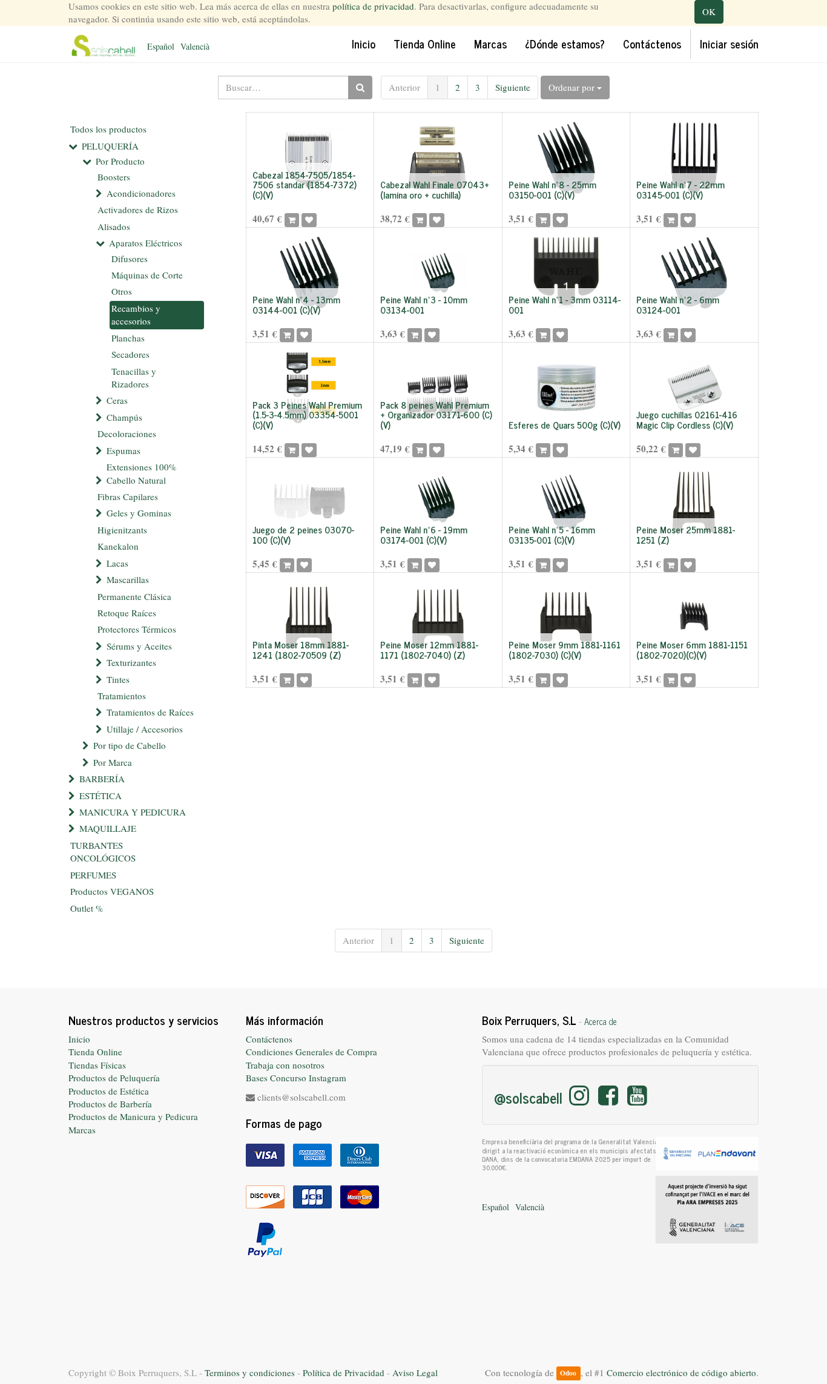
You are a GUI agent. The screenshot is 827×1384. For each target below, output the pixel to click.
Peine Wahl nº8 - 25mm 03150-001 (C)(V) (552, 189)
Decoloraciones (126, 433)
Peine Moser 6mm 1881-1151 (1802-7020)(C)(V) (692, 649)
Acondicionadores (141, 193)
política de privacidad (373, 6)
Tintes (118, 679)
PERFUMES (93, 875)
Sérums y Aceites (139, 646)
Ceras (117, 400)
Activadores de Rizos (137, 209)
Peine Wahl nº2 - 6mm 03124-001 (677, 304)
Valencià (194, 46)
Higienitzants (122, 530)
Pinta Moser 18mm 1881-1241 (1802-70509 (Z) (300, 649)
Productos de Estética (108, 1091)
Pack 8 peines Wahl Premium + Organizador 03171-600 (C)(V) (436, 414)
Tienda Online (95, 1052)
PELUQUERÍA (110, 146)
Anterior (404, 87)
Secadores (130, 354)
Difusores (129, 258)
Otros (121, 291)
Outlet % (87, 908)
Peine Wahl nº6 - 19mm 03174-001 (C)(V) (423, 534)
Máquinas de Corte (147, 275)
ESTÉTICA (100, 795)
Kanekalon (118, 546)
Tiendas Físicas (97, 1065)
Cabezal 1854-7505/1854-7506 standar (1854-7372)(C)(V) (304, 184)
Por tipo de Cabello (129, 745)
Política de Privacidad (343, 1372)
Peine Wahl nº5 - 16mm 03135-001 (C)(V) (552, 534)
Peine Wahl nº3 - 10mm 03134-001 (423, 304)
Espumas (123, 450)
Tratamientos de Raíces (150, 712)
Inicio (79, 1039)
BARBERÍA (102, 779)
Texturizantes (131, 662)
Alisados (113, 226)
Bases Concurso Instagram (296, 1078)
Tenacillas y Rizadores (133, 377)
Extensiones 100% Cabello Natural (142, 473)
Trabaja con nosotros (285, 1065)
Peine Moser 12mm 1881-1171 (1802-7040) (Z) (429, 649)
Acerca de (600, 1021)
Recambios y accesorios (135, 314)
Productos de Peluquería (114, 1078)
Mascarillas (128, 579)
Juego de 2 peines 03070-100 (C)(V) (303, 534)
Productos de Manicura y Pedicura (133, 1116)
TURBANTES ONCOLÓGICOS (103, 851)
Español (160, 46)
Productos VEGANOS (112, 891)
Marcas (82, 1130)
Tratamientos (121, 696)
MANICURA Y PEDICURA (132, 812)
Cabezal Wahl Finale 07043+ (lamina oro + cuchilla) (434, 189)
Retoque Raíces (126, 613)
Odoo (568, 1373)
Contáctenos (269, 1039)
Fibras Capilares (127, 496)
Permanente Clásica (134, 596)
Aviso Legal (415, 1372)
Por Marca (112, 762)
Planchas (128, 338)
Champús (124, 417)
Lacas (117, 563)
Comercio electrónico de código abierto (681, 1372)
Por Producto (120, 161)
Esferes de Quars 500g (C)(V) (565, 424)
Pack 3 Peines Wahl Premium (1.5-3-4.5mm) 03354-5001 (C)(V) (307, 414)
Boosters (113, 177)
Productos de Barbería (110, 1104)
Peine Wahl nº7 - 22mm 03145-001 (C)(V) (680, 189)
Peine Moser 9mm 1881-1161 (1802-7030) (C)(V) (565, 649)
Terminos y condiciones (250, 1372)
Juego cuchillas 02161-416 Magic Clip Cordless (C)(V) (686, 419)
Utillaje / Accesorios (145, 729)
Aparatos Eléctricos (145, 243)
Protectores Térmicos (136, 629)
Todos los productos (108, 129)
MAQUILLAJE (107, 828)
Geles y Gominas (139, 513)
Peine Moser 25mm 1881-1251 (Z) (685, 534)
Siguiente (512, 87)
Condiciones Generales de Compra (311, 1052)
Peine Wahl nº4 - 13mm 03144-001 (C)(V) (296, 304)
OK (709, 11)
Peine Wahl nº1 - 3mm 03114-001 (565, 304)
